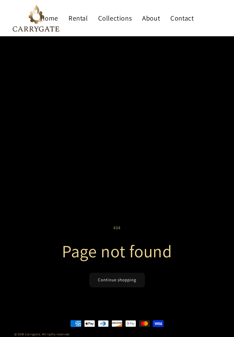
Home (49, 18)
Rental (78, 18)
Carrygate (32, 334)
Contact (182, 18)
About (151, 18)
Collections (115, 18)
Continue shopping (117, 279)
